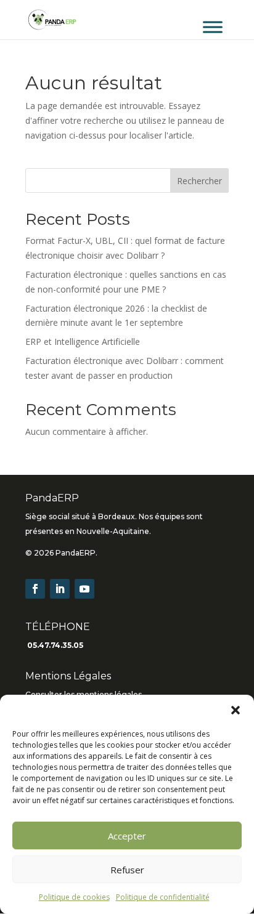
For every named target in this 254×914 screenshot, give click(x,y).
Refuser (127, 869)
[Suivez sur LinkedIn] (60, 589)
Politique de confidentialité (163, 897)
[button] (235, 710)
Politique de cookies (74, 897)
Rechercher (199, 181)
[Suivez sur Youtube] (84, 589)
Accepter (127, 836)
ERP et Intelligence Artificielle (82, 341)
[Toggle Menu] (213, 27)
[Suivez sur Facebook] (35, 589)
